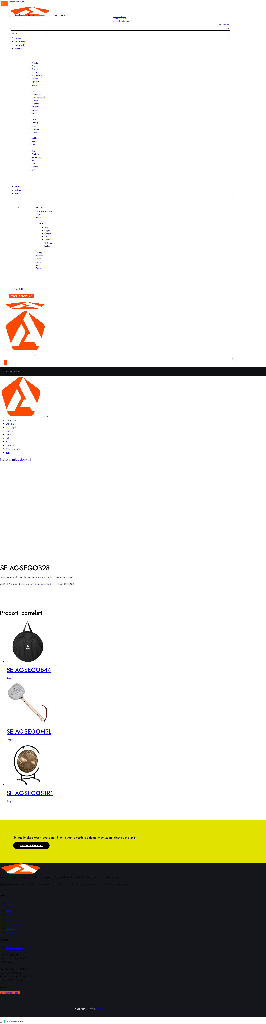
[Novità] (27, 661)
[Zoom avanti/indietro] (1, 1019)
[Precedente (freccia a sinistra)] (1, 1022)
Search (13, 33)
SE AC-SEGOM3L (29, 731)
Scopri (10, 677)
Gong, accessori (41, 584)
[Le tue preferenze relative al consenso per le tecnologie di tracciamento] (14, 1021)
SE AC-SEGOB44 (29, 670)
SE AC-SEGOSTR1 (30, 793)
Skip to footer (21, 1)
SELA (52, 584)
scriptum (97, 1008)
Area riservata (224, 24)
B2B (227, 28)
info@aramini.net (119, 17)
